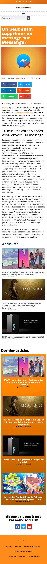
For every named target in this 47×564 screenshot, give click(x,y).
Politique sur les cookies (17, 556)
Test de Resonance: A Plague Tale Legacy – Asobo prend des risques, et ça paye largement (22, 305)
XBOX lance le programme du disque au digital (23, 337)
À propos (9, 546)
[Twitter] (19, 1)
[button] (23, 13)
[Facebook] (17, 526)
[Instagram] (27, 1)
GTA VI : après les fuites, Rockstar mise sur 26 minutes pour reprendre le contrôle (23, 273)
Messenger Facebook (22, 113)
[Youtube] (30, 1)
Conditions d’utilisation (32, 546)
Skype (4, 107)
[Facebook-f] (16, 1)
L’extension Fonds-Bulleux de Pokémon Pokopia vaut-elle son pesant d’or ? (23, 498)
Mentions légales (34, 556)
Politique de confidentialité (23, 551)
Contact (18, 546)
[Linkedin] (23, 1)
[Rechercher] (28, 18)
